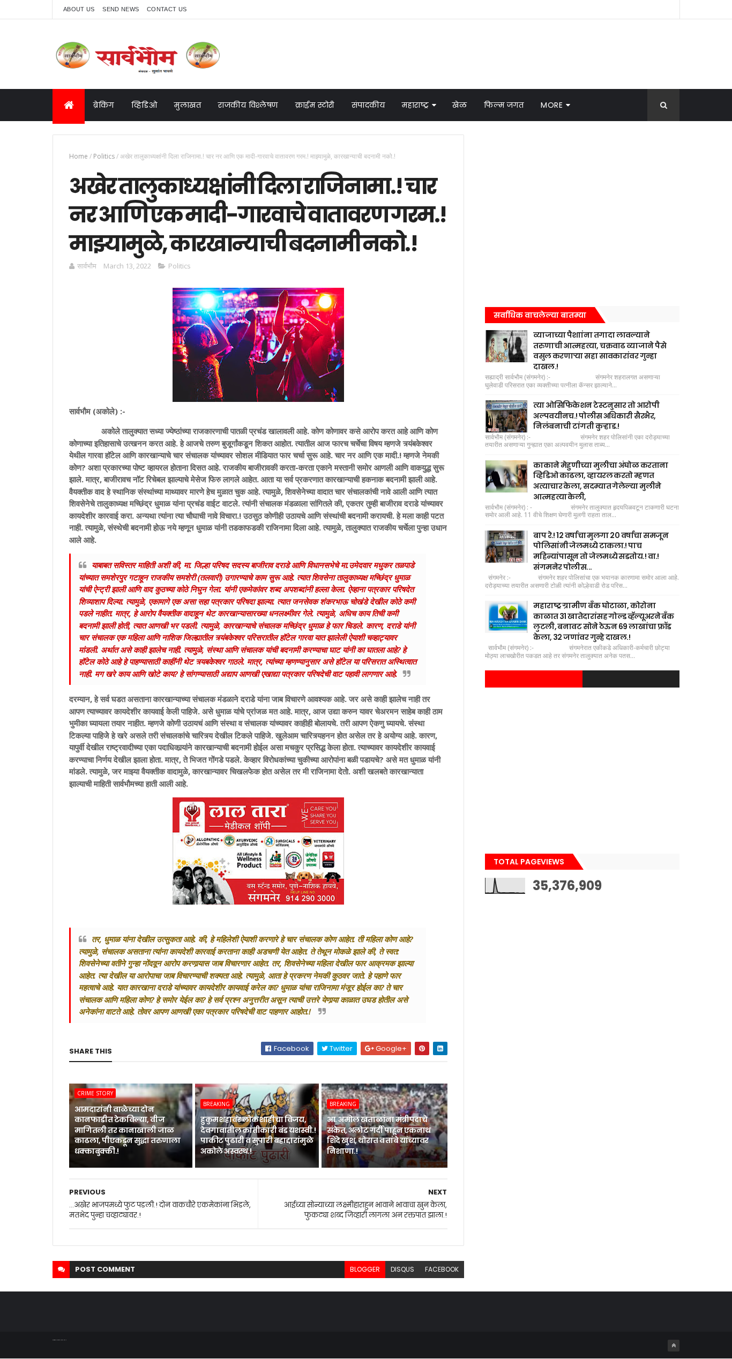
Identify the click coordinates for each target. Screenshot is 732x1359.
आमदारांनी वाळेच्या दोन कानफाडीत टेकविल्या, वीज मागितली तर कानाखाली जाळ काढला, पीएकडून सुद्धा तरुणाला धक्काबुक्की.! (127, 1130)
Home (78, 156)
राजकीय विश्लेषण (248, 105)
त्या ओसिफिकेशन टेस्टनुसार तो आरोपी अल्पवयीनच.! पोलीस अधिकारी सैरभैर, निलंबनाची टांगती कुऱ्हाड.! (596, 415)
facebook (442, 1269)
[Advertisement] (582, 210)
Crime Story (95, 1093)
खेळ (459, 105)
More (552, 105)
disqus (402, 1269)
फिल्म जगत (504, 105)
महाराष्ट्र (415, 105)
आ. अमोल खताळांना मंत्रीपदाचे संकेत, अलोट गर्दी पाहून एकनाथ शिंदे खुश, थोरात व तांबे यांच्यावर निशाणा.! (379, 1135)
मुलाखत (187, 105)
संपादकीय (368, 105)
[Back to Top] (673, 1345)
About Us (78, 9)
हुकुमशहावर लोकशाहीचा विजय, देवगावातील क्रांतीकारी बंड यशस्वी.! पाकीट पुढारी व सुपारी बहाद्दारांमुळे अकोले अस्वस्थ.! (258, 1135)
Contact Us (166, 9)
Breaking (216, 1104)
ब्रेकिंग (103, 105)
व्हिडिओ (144, 105)
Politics (104, 156)
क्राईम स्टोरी (314, 105)
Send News (120, 9)
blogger (365, 1269)
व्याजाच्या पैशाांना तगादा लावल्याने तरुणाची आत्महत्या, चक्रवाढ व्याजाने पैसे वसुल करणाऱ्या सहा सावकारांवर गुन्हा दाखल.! (599, 351)
